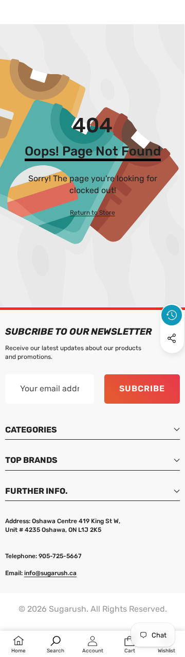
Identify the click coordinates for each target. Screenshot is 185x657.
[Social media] (171, 338)
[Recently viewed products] (171, 315)
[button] (172, 362)
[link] (92, 213)
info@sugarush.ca (50, 573)
